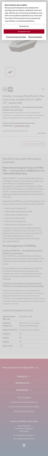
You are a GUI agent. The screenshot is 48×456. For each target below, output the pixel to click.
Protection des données (16, 37)
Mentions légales (35, 37)
